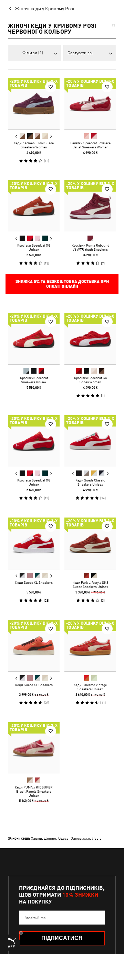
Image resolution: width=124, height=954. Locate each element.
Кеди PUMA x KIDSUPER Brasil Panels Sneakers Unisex (34, 791)
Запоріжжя (80, 838)
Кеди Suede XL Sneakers (34, 582)
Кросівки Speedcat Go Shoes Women (90, 380)
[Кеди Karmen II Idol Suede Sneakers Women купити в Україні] (34, 103)
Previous (16, 136)
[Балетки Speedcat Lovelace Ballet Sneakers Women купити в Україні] (90, 103)
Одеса (63, 838)
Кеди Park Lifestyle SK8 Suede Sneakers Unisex (90, 584)
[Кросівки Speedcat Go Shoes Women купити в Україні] (90, 338)
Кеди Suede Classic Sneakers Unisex (90, 482)
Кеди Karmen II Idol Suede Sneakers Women (34, 145)
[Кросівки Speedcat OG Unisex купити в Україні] (34, 206)
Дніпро (50, 838)
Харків (36, 838)
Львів (97, 838)
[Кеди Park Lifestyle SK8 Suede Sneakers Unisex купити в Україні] (90, 543)
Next (51, 136)
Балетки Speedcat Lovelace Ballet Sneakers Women (90, 145)
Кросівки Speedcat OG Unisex (34, 247)
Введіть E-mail (36, 918)
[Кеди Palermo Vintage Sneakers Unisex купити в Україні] (90, 645)
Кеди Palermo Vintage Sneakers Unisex (90, 687)
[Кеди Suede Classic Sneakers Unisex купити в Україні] (90, 441)
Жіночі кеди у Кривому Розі (44, 8)
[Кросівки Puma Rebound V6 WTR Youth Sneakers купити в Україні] (90, 206)
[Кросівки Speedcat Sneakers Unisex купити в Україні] (34, 338)
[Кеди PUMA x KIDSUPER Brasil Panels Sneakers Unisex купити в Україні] (34, 748)
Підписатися (62, 938)
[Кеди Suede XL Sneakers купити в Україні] (34, 543)
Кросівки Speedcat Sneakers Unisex (34, 380)
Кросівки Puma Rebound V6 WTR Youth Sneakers (90, 247)
